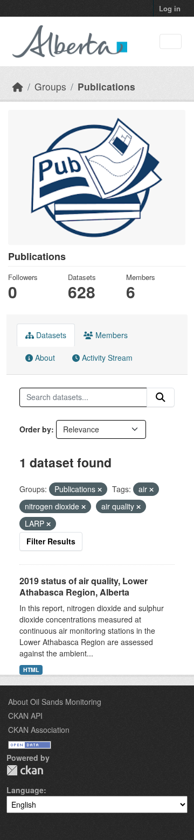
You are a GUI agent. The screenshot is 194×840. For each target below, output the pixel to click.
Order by (35, 429)
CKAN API (25, 715)
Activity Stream (106, 357)
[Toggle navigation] (171, 42)
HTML (31, 670)
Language (25, 790)
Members (110, 335)
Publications (106, 86)
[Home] (17, 86)
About (44, 357)
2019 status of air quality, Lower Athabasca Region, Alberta (83, 586)
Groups (50, 86)
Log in (170, 8)
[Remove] (100, 489)
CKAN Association (39, 729)
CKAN (24, 770)
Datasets (50, 335)
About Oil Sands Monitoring (54, 701)
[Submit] (161, 397)
